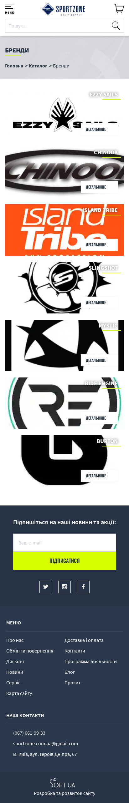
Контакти (74, 651)
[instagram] (64, 587)
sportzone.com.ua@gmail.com (45, 743)
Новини (14, 672)
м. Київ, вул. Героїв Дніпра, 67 (45, 754)
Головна (14, 65)
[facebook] (83, 587)
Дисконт (15, 661)
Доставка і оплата (84, 640)
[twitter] (45, 587)
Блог (69, 672)
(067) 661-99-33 (29, 733)
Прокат (72, 682)
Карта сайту (19, 693)
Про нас (14, 640)
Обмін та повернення (29, 651)
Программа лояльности (90, 661)
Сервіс (13, 682)
